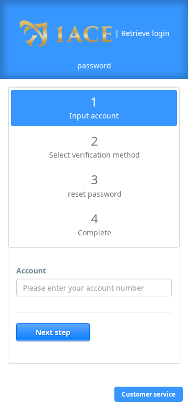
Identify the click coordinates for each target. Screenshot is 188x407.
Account (31, 271)
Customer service (148, 394)
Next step (53, 332)
